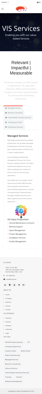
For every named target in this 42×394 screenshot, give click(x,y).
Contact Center (10, 351)
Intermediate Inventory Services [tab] (19, 117)
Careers (7, 306)
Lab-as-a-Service (11, 368)
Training (8, 377)
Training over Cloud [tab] (15, 122)
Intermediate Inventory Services (17, 373)
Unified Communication (14, 342)
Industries (8, 329)
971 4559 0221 (10, 276)
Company (8, 298)
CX (29, 342)
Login (7, 333)
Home (7, 295)
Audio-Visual (25, 351)
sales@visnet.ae (11, 279)
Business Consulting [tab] (15, 113)
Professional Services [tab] (15, 127)
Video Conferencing (12, 355)
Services (8, 322)
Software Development (13, 381)
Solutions (8, 318)
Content (19, 377)
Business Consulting (12, 364)
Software (8, 326)
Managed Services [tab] (14, 108)
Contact (8, 310)
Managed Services (11, 360)
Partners (8, 302)
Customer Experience (13, 346)
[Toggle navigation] (2, 9)
